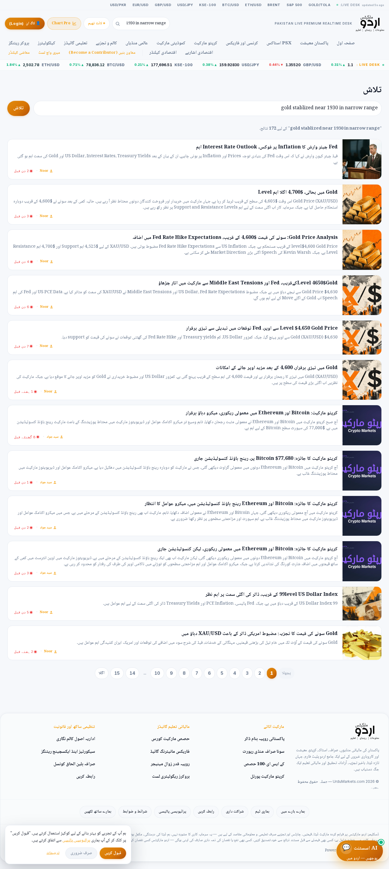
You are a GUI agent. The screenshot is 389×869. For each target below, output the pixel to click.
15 (117, 673)
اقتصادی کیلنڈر (163, 53)
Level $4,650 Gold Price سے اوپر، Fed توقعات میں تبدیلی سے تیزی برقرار (262, 328)
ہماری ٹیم (262, 811)
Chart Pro (61, 23)
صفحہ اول (346, 43)
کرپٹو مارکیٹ (205, 43)
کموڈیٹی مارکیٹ (171, 43)
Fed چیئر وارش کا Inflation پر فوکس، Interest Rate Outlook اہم (267, 147)
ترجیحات (52, 853)
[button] (23, 171)
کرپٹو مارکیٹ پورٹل (267, 777)
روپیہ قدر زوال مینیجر (170, 764)
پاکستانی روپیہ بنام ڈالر (264, 739)
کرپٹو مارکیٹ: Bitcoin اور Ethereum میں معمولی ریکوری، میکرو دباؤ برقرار (262, 413)
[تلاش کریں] (116, 23)
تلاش (18, 108)
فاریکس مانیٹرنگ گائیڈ (170, 752)
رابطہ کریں (85, 777)
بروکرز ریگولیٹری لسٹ (171, 777)
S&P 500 (294, 5)
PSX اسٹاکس (279, 43)
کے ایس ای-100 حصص (264, 764)
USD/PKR (118, 5)
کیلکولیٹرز (46, 43)
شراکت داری (235, 811)
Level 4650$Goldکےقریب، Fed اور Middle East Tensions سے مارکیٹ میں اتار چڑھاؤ (248, 283)
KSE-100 (207, 5)
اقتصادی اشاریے (199, 53)
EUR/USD (141, 5)
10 (157, 673)
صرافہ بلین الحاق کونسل (74, 764)
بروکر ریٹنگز (19, 43)
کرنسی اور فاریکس (242, 43)
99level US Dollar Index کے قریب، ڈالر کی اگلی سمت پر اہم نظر (271, 595)
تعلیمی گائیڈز (75, 43)
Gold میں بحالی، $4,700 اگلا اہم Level (298, 192)
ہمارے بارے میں (293, 811)
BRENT (273, 5)
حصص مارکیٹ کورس (170, 739)
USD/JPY (185, 5)
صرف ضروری (81, 853)
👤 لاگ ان (24, 23)
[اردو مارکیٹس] (365, 731)
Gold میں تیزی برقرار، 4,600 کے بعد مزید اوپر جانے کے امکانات (277, 368)
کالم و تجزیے (106, 43)
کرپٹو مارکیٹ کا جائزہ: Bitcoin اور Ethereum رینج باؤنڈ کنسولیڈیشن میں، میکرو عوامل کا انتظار (241, 504)
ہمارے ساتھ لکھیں (97, 811)
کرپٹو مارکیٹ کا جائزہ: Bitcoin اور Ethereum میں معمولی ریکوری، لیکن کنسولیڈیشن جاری (247, 549)
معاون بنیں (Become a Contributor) (102, 52)
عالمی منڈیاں (137, 43)
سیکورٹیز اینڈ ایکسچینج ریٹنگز (68, 752)
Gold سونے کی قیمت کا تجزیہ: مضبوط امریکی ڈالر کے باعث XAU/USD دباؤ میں (259, 634)
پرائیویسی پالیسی (172, 811)
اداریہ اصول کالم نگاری (75, 739)
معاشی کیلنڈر (19, 52)
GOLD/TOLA (319, 5)
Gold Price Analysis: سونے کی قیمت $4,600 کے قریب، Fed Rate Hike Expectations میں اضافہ (235, 238)
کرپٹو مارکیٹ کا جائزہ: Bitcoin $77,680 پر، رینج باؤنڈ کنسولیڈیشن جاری (266, 459)
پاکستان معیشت (314, 43)
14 (132, 673)
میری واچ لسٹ (49, 52)
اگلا (102, 673)
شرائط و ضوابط (135, 811)
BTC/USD (230, 5)
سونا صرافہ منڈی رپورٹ (263, 752)
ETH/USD (253, 5)
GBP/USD (163, 5)
